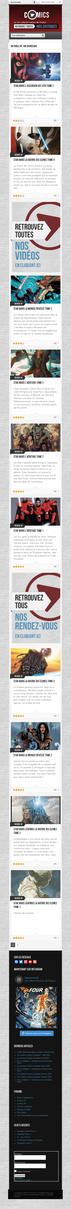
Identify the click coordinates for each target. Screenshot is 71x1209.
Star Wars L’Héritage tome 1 (29, 531)
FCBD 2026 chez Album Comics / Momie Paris (35, 1052)
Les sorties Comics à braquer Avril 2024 (33, 1058)
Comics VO (21, 1104)
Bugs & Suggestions (25, 1098)
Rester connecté (23, 1171)
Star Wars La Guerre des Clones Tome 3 (34, 681)
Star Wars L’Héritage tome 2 (29, 457)
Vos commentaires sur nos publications (32, 1115)
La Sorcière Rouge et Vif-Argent (29, 1140)
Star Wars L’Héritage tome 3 (29, 383)
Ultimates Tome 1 (24, 1134)
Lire (55, 120)
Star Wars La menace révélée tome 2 (33, 755)
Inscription (18, 1178)
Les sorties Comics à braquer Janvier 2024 (34, 1077)
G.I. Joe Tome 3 (23, 1137)
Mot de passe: (20, 1163)
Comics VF (21, 1101)
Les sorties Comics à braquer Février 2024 (34, 1074)
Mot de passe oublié (22, 1180)
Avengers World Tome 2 (26, 1131)
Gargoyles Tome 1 (24, 1143)
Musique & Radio (24, 1109)
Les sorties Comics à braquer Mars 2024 (33, 1066)
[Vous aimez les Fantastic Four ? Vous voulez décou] (36, 1007)
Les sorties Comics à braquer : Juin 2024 (33, 1055)
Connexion (20, 1175)
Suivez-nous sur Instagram (38, 1033)
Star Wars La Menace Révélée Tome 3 (33, 309)
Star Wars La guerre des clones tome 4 (34, 160)
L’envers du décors (24, 1106)
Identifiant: (18, 1154)
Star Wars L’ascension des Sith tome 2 (34, 86)
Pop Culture (21, 1112)
